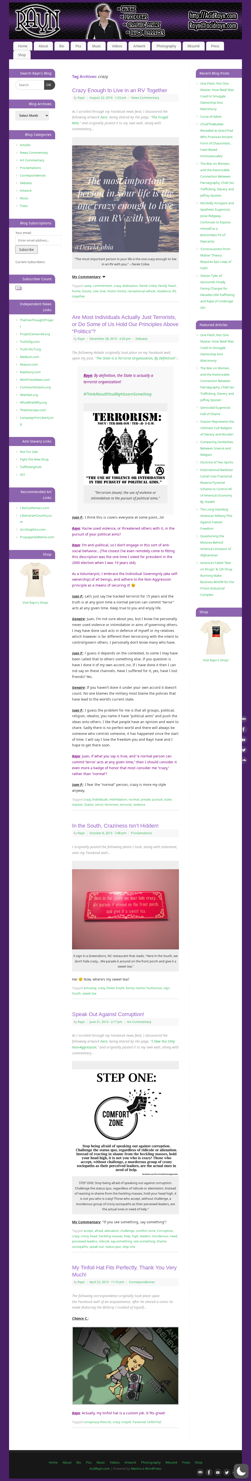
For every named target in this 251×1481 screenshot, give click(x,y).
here (103, 117)
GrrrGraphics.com (33, 529)
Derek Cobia (148, 286)
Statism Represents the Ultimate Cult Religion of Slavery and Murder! (217, 427)
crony (84, 1236)
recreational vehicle (141, 291)
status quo (113, 1247)
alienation (111, 1231)
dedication (130, 286)
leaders (145, 1236)
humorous (154, 988)
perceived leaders (84, 1241)
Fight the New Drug (34, 459)
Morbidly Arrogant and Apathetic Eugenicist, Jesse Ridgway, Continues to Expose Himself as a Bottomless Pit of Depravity (217, 222)
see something (144, 1241)
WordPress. (153, 1469)
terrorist (126, 805)
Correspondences (142, 1282)
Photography (166, 46)
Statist (89, 805)
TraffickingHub (30, 467)
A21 (22, 474)
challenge (127, 1231)
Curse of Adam (211, 116)
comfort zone (145, 1231)
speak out (96, 1247)
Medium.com (29, 357)
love (103, 291)
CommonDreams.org (35, 387)
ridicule (104, 1241)
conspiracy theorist (97, 1422)
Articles (25, 145)
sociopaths (80, 1247)
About (43, 46)
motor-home (116, 291)
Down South (115, 988)
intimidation (118, 799)
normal (134, 799)
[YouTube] (243, 740)
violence (139, 805)
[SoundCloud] (243, 761)
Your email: (23, 232)
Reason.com (29, 364)
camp (88, 286)
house (86, 291)
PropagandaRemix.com (37, 537)
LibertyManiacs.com (34, 508)
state (168, 799)
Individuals (100, 799)
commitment (102, 286)
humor (140, 988)
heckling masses (111, 1236)
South (76, 993)
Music (96, 46)
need (173, 1236)
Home (22, 46)
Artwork (139, 46)
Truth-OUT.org (30, 349)
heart (172, 286)
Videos (117, 46)
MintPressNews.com (35, 379)
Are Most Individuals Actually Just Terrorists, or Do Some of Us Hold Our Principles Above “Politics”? (125, 324)
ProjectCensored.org (35, 334)
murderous (160, 1236)
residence (164, 291)
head (93, 1236)
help (127, 1236)
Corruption (165, 1231)
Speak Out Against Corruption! (108, 1014)
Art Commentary (139, 1022)
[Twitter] (243, 750)
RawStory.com (30, 372)
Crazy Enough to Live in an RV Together (119, 90)
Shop (22, 55)
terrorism (111, 805)
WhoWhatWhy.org (33, 402)
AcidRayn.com (99, 1469)
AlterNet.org (29, 395)
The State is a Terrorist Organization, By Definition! (135, 358)
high (135, 1236)
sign (166, 988)
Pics (78, 46)
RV (174, 291)
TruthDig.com (30, 341)
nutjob (126, 1422)
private (146, 799)
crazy (117, 286)
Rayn (81, 98)
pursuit (157, 799)
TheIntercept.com (33, 410)
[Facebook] (243, 730)
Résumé (194, 46)
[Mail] (243, 720)
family (162, 286)
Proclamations (141, 833)
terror (99, 805)
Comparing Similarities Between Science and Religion (216, 448)
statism (77, 805)
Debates (142, 339)
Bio (61, 46)
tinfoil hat (154, 1422)
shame (161, 1241)
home (76, 291)
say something (121, 1241)
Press (215, 46)
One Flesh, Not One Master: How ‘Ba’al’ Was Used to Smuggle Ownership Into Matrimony (217, 96)
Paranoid (139, 1422)
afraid (99, 1231)
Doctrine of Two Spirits (216, 462)
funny (130, 988)
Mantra (136, 1469)
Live (95, 291)
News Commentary (145, 98)
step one (129, 1247)
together (78, 296)
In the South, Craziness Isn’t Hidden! (115, 826)
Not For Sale (29, 451)
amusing (90, 988)
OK (48, 85)
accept (88, 1231)
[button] (241, 1471)
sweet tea (89, 993)
